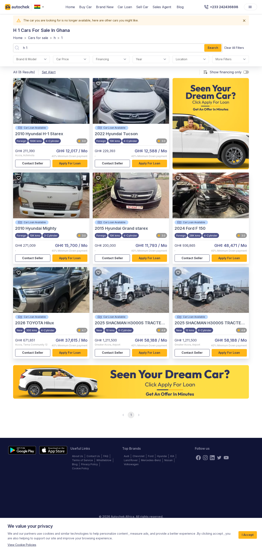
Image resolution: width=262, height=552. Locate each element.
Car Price (62, 59)
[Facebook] (198, 457)
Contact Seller (32, 163)
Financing (102, 59)
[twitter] (219, 457)
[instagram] (205, 457)
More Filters (224, 59)
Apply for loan (70, 163)
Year (139, 59)
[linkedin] (212, 457)
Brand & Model (26, 59)
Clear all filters (234, 47)
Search (213, 47)
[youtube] (226, 457)
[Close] (244, 21)
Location (181, 59)
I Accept (248, 534)
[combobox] (40, 7)
